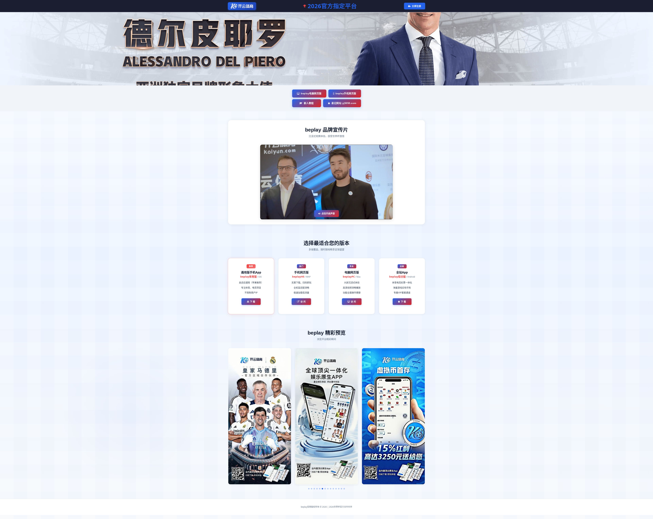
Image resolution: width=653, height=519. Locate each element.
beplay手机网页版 (346, 93)
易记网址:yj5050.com (343, 103)
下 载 (252, 301)
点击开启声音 (328, 213)
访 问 (303, 301)
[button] (308, 488)
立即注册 (416, 5)
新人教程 (309, 103)
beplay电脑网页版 (311, 93)
